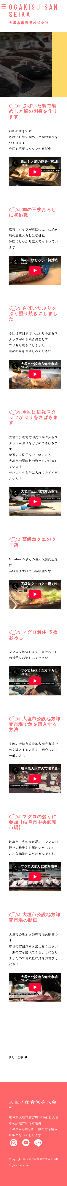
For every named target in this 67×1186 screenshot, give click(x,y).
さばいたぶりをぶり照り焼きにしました (33, 313)
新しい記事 (17, 1057)
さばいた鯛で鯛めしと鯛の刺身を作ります (33, 111)
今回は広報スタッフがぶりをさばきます (33, 417)
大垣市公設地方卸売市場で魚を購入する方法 (34, 724)
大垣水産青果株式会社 (29, 23)
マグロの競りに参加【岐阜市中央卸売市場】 (33, 822)
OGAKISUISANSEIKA (34, 10)
